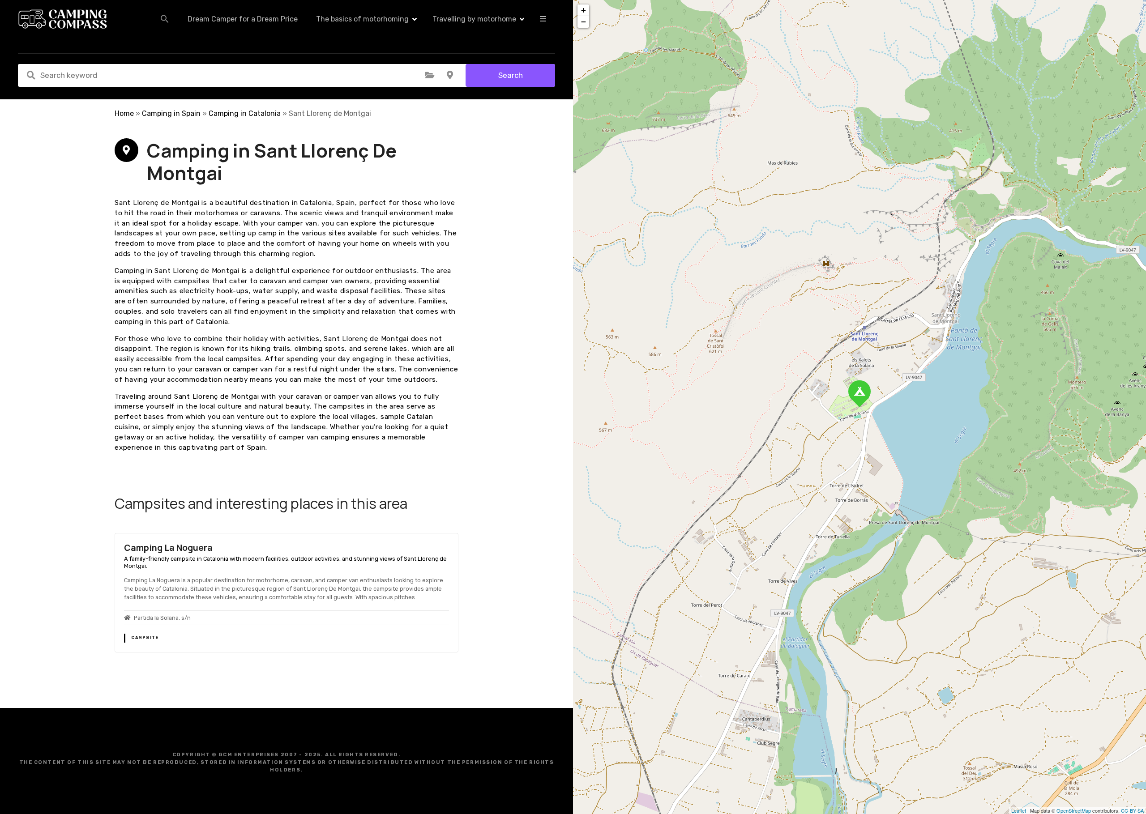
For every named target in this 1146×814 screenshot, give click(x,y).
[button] (164, 19)
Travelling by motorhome (474, 19)
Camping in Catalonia (245, 113)
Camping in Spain (171, 113)
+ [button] (583, 10)
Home (124, 113)
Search (510, 75)
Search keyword (31, 75)
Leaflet (1018, 810)
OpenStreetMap (1073, 810)
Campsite (144, 637)
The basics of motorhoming (362, 19)
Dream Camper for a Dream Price (243, 19)
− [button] (583, 21)
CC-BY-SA (1132, 810)
